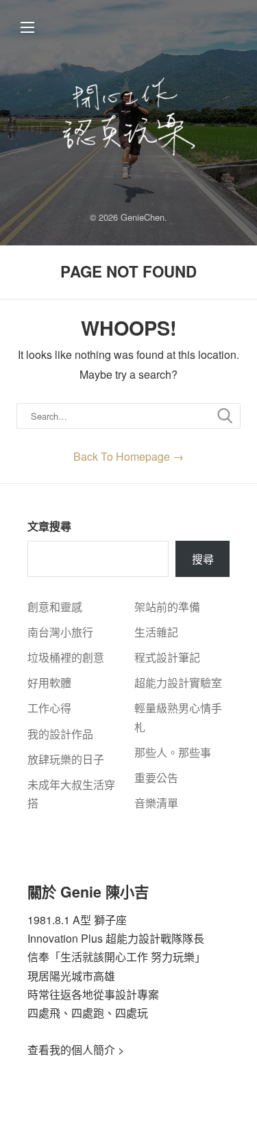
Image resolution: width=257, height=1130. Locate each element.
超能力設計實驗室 (178, 682)
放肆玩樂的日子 (65, 759)
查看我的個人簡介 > (75, 1050)
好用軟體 (49, 682)
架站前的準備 (167, 607)
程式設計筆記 (167, 657)
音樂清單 (156, 803)
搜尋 (203, 559)
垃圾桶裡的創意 (65, 657)
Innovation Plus (65, 938)
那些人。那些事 (172, 752)
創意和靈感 (54, 607)
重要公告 (156, 777)
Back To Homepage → (128, 456)
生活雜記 (156, 632)
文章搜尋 (49, 526)
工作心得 (49, 708)
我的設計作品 (60, 734)
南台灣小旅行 (60, 632)
